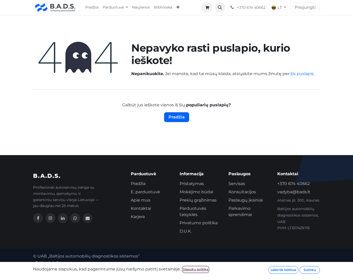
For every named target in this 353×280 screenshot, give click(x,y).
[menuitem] (92, 7)
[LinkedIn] (63, 218)
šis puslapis (302, 73)
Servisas (236, 183)
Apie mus (140, 200)
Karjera (138, 216)
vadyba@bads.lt (293, 191)
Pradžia (176, 117)
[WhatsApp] (75, 218)
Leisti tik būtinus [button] (283, 270)
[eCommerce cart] (207, 7)
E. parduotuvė (145, 191)
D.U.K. (185, 231)
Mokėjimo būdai (196, 191)
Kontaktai (141, 208)
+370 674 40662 (293, 183)
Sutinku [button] (310, 270)
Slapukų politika (195, 269)
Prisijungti (305, 7)
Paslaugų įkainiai (245, 200)
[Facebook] (38, 218)
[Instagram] (50, 218)
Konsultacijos (242, 191)
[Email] (88, 218)
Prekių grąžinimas (198, 200)
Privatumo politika (199, 222)
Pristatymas (192, 183)
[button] (219, 7)
